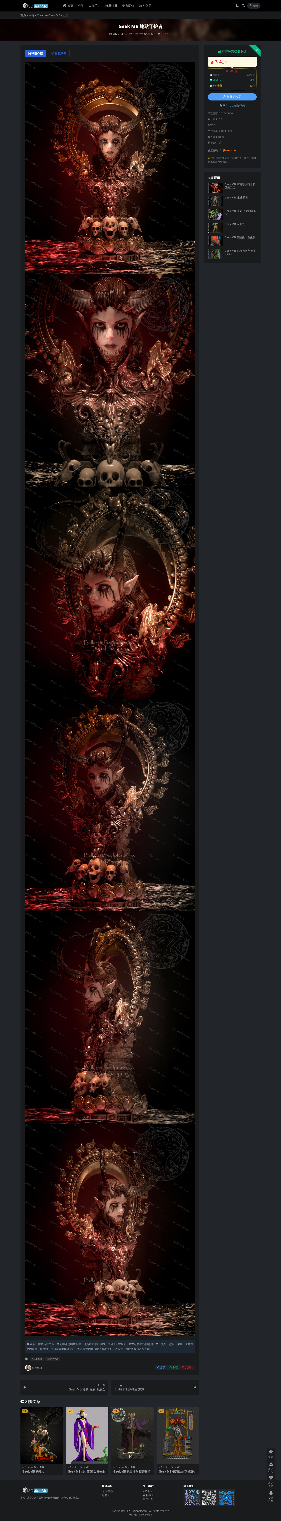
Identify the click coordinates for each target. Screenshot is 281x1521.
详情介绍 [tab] (37, 53)
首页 (70, 6)
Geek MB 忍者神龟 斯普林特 (131, 1471)
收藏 (175, 1367)
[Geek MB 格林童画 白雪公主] (87, 1435)
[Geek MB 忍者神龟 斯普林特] (132, 1435)
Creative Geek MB (48, 15)
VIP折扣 (234, 71)
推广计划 (148, 1499)
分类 (81, 6)
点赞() (189, 1367)
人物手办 (95, 6)
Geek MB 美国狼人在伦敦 (240, 237)
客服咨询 (148, 1495)
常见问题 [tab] (60, 53)
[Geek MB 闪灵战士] (215, 228)
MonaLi (37, 1368)
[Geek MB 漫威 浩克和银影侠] (215, 214)
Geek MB (37, 1359)
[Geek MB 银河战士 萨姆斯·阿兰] (178, 1435)
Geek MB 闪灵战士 (236, 224)
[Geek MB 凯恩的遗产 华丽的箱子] (215, 254)
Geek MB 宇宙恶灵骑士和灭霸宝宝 (240, 185)
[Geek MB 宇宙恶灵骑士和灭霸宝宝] (215, 188)
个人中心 (107, 1491)
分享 (162, 1367)
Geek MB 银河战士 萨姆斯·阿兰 (178, 1473)
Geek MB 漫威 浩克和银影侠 (240, 212)
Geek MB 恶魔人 (33, 1471)
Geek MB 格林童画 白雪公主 (86, 1471)
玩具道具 (111, 6)
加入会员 (145, 6)
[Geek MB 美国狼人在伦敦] (215, 241)
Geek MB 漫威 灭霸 (236, 197)
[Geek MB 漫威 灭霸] (215, 201)
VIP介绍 (147, 1491)
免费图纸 (128, 6)
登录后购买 (234, 96)
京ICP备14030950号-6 (140, 1514)
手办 (31, 15)
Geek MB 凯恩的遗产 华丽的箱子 (240, 252)
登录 (255, 5)
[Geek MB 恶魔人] (41, 1435)
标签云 (106, 1495)
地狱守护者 (52, 1359)
